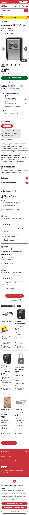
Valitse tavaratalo (7, 14)
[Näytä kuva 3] (11, 65)
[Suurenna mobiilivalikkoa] (27, 6)
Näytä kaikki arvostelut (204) (14, 295)
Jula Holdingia (7, 476)
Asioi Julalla (5, 451)
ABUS (3, 28)
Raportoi (12, 240)
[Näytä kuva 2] (7, 65)
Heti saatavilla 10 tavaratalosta (20, 389)
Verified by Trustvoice (13, 300)
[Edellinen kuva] (3, 49)
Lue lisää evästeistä (14, 498)
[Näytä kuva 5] (19, 65)
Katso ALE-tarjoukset (17, 17)
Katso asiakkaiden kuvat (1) (12, 209)
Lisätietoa (4, 178)
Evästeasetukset (14, 511)
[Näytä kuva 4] (15, 65)
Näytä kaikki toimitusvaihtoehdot (12, 106)
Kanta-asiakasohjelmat (8, 461)
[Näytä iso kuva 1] (14, 49)
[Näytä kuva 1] (3, 65)
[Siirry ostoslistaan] (19, 6)
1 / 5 (22, 60)
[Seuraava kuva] (26, 49)
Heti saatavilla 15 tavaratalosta (6, 389)
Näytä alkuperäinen (17, 220)
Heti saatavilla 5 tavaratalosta (6, 346)
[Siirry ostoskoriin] (23, 6)
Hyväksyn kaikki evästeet (14, 503)
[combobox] (14, 10)
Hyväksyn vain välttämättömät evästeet (14, 507)
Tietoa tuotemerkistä (8, 183)
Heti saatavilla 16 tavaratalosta (20, 346)
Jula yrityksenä (6, 456)
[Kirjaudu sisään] (15, 6)
